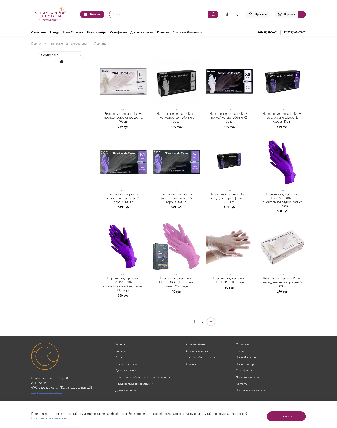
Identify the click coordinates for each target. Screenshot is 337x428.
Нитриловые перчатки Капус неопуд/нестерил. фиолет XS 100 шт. (229, 198)
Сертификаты (118, 32)
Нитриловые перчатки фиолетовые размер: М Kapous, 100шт (123, 198)
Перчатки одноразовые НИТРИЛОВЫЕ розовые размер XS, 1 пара (176, 282)
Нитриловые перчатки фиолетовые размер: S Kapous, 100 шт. (176, 198)
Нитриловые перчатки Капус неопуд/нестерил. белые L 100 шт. (176, 118)
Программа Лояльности (187, 32)
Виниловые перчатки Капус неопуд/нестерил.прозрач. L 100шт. (123, 118)
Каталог (95, 14)
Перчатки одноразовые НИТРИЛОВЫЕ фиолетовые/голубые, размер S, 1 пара (282, 200)
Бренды (55, 32)
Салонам (191, 364)
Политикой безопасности (49, 418)
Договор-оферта (126, 390)
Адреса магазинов (126, 371)
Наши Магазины (73, 32)
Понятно (286, 416)
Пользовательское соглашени (134, 384)
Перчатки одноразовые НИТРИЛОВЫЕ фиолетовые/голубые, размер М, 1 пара (123, 284)
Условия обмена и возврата (203, 358)
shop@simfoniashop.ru (46, 392)
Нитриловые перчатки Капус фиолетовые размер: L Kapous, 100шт (282, 118)
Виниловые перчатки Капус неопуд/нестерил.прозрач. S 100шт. (282, 282)
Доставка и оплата (141, 32)
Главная (36, 44)
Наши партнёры (97, 32)
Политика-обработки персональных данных (142, 377)
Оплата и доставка (197, 351)
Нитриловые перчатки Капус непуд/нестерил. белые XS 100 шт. (229, 118)
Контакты (163, 32)
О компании (38, 32)
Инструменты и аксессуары (68, 44)
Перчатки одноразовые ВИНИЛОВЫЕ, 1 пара (229, 280)
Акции (119, 358)
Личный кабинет (196, 345)
